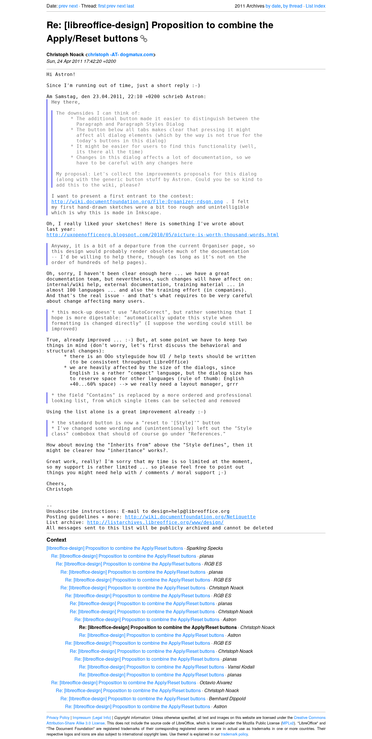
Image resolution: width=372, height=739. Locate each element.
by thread (292, 5)
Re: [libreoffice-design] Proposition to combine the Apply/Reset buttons (123, 555)
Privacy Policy (57, 717)
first (101, 5)
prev (63, 5)
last (130, 5)
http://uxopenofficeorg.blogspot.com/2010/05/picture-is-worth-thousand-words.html (162, 235)
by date (273, 5)
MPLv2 (288, 723)
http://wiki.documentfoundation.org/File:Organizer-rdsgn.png (137, 201)
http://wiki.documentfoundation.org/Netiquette (190, 517)
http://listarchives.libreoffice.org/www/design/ (155, 522)
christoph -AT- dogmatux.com (120, 54)
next (73, 5)
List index (316, 5)
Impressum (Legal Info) (92, 717)
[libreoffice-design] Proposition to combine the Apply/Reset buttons (114, 548)
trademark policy (234, 734)
